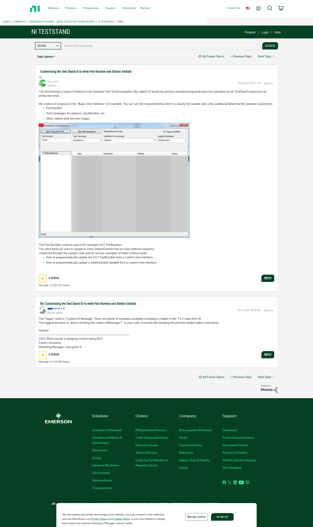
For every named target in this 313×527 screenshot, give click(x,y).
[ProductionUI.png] (114, 180)
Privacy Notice (99, 518)
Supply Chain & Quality (194, 460)
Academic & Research (107, 430)
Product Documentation (238, 437)
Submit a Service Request (239, 460)
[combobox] (160, 45)
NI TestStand (106, 21)
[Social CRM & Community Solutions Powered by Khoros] (269, 388)
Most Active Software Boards (76, 21)
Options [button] (268, 83)
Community (19, 21)
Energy (96, 458)
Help (278, 32)
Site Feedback (232, 467)
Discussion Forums (41, 21)
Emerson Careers (190, 445)
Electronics (99, 450)
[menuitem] (54, 9)
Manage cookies (196, 516)
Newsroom (186, 452)
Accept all (222, 516)
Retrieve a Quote (146, 445)
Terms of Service (146, 452)
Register (250, 32)
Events (183, 467)
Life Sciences (101, 473)
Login (265, 32)
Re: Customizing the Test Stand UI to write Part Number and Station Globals (88, 303)
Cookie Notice (122, 518)
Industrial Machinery (105, 465)
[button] (42, 278)
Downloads (229, 430)
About (183, 437)
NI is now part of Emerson (195, 430)
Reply (268, 278)
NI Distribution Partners (151, 430)
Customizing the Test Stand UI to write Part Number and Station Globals (86, 71)
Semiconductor (102, 480)
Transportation (102, 488)
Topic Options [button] (45, 56)
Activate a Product (234, 452)
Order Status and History (152, 437)
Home (6, 21)
